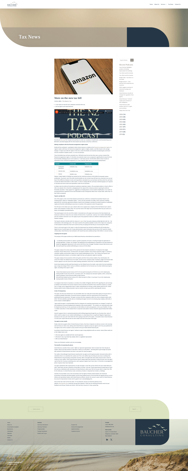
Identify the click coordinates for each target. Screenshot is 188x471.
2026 (121, 114)
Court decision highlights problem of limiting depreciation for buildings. (125, 69)
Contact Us (178, 4)
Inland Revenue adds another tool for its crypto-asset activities (125, 106)
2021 (121, 127)
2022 (121, 124)
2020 (121, 129)
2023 (121, 122)
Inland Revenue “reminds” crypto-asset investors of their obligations (125, 100)
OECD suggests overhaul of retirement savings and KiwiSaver (126, 89)
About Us (156, 4)
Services (163, 4)
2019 (121, 132)
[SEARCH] (132, 60)
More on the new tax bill (68, 98)
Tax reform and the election (126, 73)
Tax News (170, 4)
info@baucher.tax (109, 426)
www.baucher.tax (62, 383)
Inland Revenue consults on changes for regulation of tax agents (126, 94)
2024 (121, 119)
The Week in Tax (66, 101)
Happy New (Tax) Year (124, 110)
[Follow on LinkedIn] (107, 440)
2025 (121, 117)
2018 (121, 134)
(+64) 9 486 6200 (109, 424)
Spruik (15, 464)
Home (151, 4)
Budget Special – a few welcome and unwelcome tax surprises (126, 83)
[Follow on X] (111, 440)
